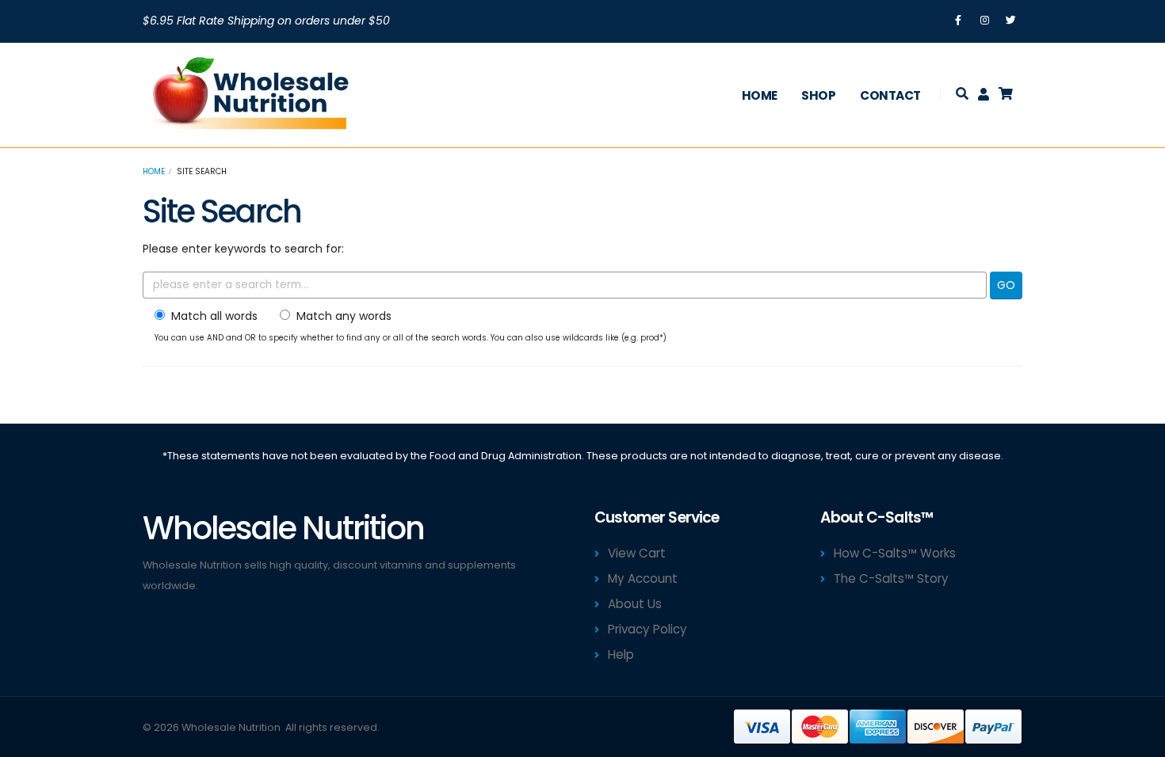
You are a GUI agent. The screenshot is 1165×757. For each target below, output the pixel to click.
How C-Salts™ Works (895, 553)
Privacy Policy (647, 629)
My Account (643, 578)
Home (759, 95)
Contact (890, 95)
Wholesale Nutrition (231, 727)
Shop (818, 95)
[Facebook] (958, 21)
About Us (635, 603)
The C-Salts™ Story (891, 578)
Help (621, 654)
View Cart (637, 553)
